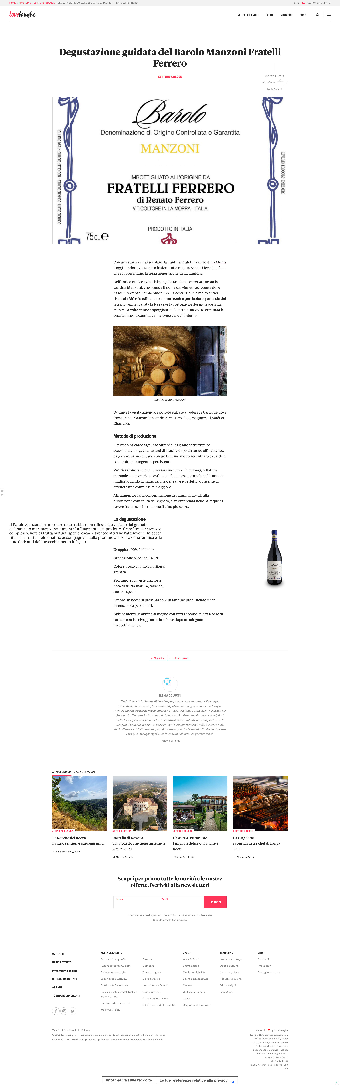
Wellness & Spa (110, 1009)
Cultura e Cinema (194, 991)
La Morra (218, 262)
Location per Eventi (155, 985)
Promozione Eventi (64, 970)
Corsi (186, 998)
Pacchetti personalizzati (115, 965)
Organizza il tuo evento (197, 1005)
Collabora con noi (64, 979)
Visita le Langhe (248, 15)
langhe (22, 14)
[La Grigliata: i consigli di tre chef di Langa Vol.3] (260, 803)
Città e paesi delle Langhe (159, 1005)
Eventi (270, 15)
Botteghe (148, 965)
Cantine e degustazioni (114, 1003)
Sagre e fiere (191, 965)
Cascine (147, 959)
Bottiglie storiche (269, 972)
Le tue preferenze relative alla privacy (194, 1080)
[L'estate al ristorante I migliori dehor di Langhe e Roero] (200, 803)
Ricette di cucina (231, 978)
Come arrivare (152, 991)
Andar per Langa (231, 959)
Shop (303, 15)
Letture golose (44, 2)
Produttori (265, 965)
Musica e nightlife (194, 972)
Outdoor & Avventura (114, 985)
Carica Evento (61, 962)
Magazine (25, 2)
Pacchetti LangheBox (113, 959)
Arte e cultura (229, 965)
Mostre (187, 985)
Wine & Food (191, 959)
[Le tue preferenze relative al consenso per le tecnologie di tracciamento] (337, 1083)
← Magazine (157, 658)
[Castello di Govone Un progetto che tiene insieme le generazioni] (140, 803)
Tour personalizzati (66, 995)
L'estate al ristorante (195, 843)
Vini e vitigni (228, 985)
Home (12, 2)
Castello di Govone (139, 843)
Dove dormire (151, 978)
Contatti (58, 953)
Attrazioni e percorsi (156, 998)
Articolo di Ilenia (170, 740)
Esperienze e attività (113, 978)
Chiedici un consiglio (113, 972)
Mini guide (226, 991)
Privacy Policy (119, 1039)
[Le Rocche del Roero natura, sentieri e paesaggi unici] (79, 803)
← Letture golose (179, 658)
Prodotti (263, 959)
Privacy (85, 1030)
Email (165, 899)
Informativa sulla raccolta (129, 1080)
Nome (119, 899)
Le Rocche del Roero (78, 840)
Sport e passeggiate (195, 978)
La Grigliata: (256, 843)
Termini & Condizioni (64, 1030)
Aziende (57, 987)
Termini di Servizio (141, 1039)
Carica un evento (319, 2)
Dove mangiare (152, 972)
